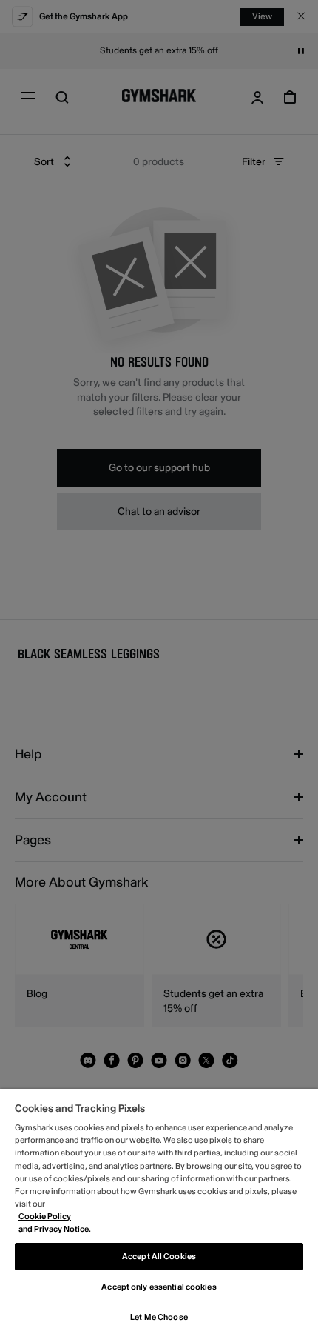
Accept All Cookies (159, 1256)
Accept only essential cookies (158, 1287)
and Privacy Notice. (54, 1229)
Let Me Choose (158, 1317)
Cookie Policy (44, 1216)
